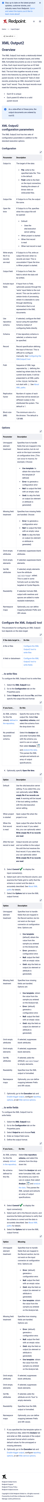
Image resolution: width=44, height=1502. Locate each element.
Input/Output (15, 29)
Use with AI (9, 36)
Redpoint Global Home (9, 1482)
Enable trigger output (15, 1097)
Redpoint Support (7, 1484)
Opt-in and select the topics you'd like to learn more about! (20, 11)
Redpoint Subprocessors (10, 1489)
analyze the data (30, 750)
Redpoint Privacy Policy (9, 1487)
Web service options (27, 1100)
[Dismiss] (40, 2)
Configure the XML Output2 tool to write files (31, 649)
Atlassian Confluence (26, 1496)
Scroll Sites (13, 1496)
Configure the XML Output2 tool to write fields (31, 661)
